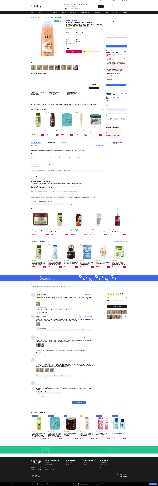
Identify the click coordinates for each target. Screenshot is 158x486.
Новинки (115, 12)
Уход (40, 12)
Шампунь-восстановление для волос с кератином (52, 131)
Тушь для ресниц (93, 104)
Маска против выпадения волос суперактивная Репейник (95, 131)
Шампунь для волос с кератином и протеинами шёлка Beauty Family (116, 230)
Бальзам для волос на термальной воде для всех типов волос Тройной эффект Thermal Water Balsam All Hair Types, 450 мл (54, 435)
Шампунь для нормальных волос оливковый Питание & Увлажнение (58, 230)
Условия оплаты (42, 0)
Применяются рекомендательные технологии (110, 467)
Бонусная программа (49, 469)
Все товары (119, 208)
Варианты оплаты (49, 464)
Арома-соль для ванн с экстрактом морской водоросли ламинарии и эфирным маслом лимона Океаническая (87, 264)
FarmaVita (53, 204)
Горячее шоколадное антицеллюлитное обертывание (70, 434)
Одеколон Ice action (117, 433)
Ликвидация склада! (85, 12)
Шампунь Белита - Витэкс (59, 197)
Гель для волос (77, 104)
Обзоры (85, 464)
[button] (74, 51)
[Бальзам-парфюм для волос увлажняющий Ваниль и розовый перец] (116, 26)
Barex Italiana (38, 204)
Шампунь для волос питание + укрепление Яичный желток (86, 434)
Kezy (71, 204)
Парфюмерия (55, 12)
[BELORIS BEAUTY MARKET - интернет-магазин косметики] (35, 6)
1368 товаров (116, 118)
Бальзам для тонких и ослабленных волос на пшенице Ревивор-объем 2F (55, 263)
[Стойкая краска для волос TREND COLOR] (116, 33)
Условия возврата (49, 0)
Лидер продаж (69, 467)
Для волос (37, 17)
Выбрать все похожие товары (116, 46)
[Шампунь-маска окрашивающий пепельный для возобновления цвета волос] (109, 26)
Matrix (67, 204)
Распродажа (97, 12)
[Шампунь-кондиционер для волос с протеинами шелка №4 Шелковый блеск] (109, 40)
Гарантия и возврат (51, 142)
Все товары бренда (118, 241)
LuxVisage (44, 104)
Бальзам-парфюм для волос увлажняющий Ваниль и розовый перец (40, 230)
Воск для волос (85, 104)
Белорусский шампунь (86, 197)
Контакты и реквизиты (105, 462)
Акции (106, 12)
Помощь (55, 0)
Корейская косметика (68, 104)
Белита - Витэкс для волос (46, 197)
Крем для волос (59, 104)
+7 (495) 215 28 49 (122, 474)
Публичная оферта (104, 464)
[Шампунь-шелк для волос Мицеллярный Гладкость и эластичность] (123, 26)
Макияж (47, 12)
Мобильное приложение (63, 0)
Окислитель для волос (36, 104)
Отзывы (85, 462)
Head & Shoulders (60, 204)
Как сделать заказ (49, 462)
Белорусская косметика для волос (73, 197)
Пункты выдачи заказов (75, 8)
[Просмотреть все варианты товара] (85, 234)
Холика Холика (51, 104)
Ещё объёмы (72, 121)
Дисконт (63, 12)
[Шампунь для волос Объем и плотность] (116, 40)
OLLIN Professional (46, 204)
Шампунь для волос (58, 17)
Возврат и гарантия (49, 467)
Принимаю (153, 484)
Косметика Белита (73, 12)
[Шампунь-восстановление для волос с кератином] (123, 33)
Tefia (32, 204)
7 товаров (123, 118)
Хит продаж (124, 12)
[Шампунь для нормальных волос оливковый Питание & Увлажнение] (109, 33)
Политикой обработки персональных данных (107, 483)
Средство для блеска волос (46, 17)
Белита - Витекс (79, 32)
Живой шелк (79, 34)
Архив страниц (87, 467)
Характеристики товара (36, 142)
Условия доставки (34, 0)
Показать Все (79, 402)
